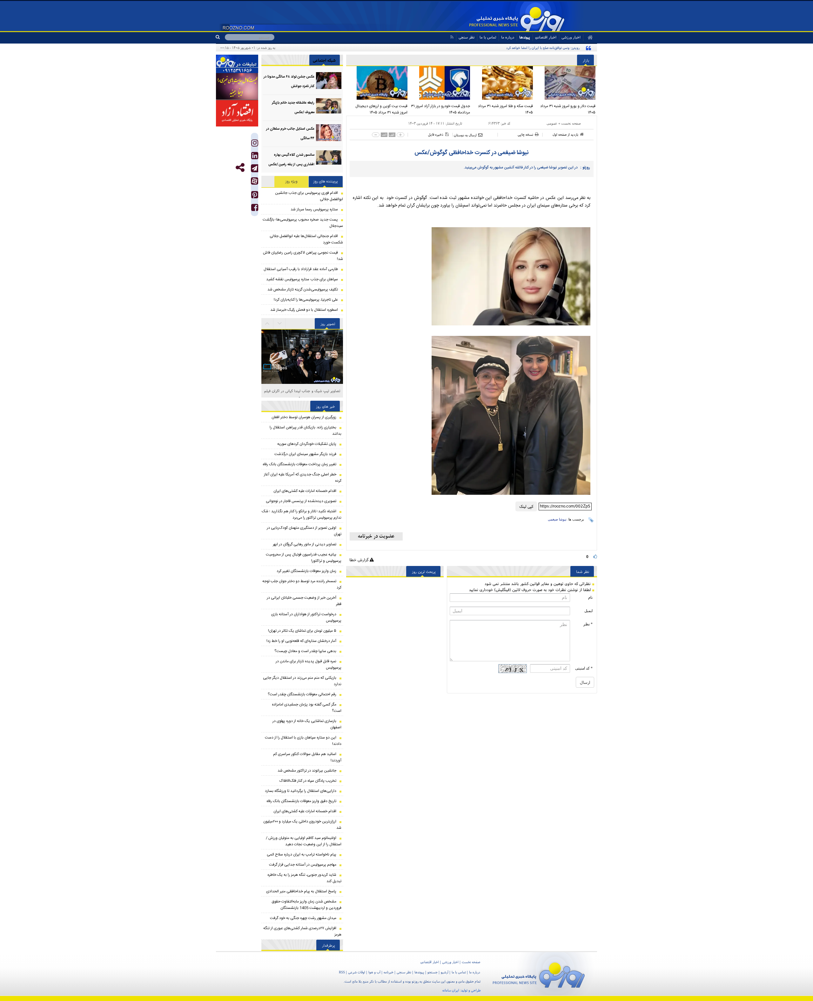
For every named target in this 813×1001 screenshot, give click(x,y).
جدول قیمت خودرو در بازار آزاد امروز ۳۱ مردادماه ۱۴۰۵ (440, 109)
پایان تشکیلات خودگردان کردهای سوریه (306, 444)
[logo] (538, 974)
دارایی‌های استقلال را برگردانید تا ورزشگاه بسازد (300, 791)
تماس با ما (488, 37)
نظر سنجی (466, 37)
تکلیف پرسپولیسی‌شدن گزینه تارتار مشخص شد (302, 289)
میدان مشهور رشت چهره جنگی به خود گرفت (303, 918)
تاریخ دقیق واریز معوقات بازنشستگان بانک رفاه (301, 801)
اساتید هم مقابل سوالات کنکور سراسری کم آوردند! (307, 757)
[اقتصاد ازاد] (237, 113)
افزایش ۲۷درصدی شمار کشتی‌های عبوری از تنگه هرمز (302, 931)
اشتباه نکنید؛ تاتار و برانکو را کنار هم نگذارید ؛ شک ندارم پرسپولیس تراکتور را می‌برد (301, 514)
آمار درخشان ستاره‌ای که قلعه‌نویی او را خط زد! (301, 641)
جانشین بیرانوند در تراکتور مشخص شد (307, 770)
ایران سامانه (450, 990)
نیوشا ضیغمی (557, 519)
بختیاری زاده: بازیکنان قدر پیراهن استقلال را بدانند (305, 430)
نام (590, 597)
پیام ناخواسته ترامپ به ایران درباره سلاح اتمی (301, 854)
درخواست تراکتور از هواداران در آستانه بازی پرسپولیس (306, 617)
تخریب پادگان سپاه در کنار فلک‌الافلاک (307, 781)
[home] (588, 37)
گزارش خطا (359, 560)
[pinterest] (254, 196)
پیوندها (524, 37)
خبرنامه (388, 972)
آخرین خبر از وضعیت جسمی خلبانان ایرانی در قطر (304, 601)
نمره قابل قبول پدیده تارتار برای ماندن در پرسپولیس (308, 664)
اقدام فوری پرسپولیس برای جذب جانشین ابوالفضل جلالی (309, 196)
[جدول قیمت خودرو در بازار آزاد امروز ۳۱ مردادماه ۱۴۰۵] (440, 83)
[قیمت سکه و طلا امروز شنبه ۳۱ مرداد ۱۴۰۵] (503, 83)
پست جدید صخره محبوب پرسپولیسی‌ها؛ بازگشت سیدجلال (303, 222)
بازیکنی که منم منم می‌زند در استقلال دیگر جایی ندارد (302, 681)
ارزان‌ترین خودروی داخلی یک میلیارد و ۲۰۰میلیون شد (302, 824)
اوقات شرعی (356, 972)
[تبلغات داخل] (237, 64)
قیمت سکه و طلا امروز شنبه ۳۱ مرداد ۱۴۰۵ (505, 109)
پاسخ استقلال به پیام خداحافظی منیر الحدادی (301, 891)
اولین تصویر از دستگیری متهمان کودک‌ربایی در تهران (304, 531)
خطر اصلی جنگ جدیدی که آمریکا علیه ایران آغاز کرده (302, 477)
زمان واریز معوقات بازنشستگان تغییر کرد (306, 571)
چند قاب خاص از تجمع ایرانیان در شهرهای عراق (302, 390)
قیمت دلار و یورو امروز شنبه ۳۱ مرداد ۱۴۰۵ (567, 109)
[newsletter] (376, 536)
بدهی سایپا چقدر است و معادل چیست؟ (305, 651)
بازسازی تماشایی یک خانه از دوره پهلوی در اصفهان (306, 724)
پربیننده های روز (325, 181)
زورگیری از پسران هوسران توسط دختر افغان (304, 417)
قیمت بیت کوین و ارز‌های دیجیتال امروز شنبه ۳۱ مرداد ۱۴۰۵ (381, 109)
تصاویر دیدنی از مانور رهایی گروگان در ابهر (304, 544)
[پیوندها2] (237, 86)
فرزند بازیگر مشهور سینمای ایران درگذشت (305, 454)
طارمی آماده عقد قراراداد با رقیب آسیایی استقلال (301, 269)
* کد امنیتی (584, 668)
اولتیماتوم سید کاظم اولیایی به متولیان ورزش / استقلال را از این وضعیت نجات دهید (303, 841)
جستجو (432, 972)
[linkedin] (254, 157)
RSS (342, 972)
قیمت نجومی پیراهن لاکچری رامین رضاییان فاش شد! (303, 255)
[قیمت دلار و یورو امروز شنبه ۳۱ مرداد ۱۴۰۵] (566, 83)
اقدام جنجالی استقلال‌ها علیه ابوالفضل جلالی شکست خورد (306, 239)
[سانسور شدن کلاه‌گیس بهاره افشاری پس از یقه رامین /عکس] (328, 158)
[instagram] (254, 144)
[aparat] (254, 181)
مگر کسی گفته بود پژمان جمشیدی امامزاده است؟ (306, 707)
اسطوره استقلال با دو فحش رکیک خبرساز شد (304, 310)
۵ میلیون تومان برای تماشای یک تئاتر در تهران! (302, 631)
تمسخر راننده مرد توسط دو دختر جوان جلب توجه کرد (301, 584)
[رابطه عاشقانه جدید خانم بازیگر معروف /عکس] (328, 106)
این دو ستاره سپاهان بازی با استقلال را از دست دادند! (303, 740)
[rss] (451, 37)
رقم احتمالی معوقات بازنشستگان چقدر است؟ (302, 694)
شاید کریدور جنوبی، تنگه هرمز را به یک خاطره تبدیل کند (304, 878)
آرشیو (444, 972)
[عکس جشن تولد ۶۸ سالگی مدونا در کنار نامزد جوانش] (328, 80)
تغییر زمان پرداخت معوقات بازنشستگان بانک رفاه (299, 464)
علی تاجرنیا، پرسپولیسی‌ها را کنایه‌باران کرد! (306, 299)
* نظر (588, 624)
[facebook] (254, 209)
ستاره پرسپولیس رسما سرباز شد (314, 209)
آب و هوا (374, 972)
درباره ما (507, 37)
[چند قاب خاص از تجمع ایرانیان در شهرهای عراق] (302, 331)
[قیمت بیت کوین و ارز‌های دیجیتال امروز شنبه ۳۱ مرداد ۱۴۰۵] (377, 83)
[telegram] (254, 168)
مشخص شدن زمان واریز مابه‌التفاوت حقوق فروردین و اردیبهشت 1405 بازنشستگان (306, 904)
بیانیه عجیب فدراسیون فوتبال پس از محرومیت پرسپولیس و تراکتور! (303, 557)
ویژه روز (292, 181)
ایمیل (588, 611)
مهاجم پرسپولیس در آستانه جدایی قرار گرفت (302, 864)
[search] (220, 37)
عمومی (552, 123)
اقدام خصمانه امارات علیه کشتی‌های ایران (304, 491)
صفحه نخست (571, 123)
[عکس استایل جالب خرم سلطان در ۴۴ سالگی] (328, 132)
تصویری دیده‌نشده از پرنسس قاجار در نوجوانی (301, 501)
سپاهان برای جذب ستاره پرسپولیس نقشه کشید (302, 279)
